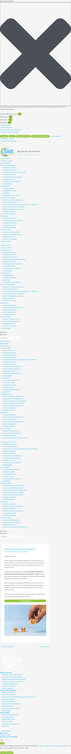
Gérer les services (6, 127)
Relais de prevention (9, 410)
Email (1, 740)
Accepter (4, 136)
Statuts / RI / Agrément (10, 239)
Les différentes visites (9, 190)
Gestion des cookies (7, 138)
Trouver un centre (6, 161)
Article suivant (44, 646)
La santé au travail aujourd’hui (12, 234)
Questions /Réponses (9, 218)
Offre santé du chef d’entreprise (12, 177)
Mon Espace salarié (9, 382)
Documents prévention (10, 223)
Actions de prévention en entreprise (13, 207)
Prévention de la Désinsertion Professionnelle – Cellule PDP (20, 204)
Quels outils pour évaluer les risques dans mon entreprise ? (20, 359)
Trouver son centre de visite (11, 380)
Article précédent (7, 646)
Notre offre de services (10, 170)
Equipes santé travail (9, 236)
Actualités (8, 551)
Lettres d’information (9, 225)
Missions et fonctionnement (11, 232)
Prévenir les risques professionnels (13, 200)
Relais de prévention (9, 211)
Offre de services (6, 394)
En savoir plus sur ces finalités (10, 132)
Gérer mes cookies (6, 752)
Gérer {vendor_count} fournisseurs (11, 129)
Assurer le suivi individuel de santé (13, 398)
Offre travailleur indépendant (11, 369)
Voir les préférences (23, 136)
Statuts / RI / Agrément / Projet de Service (15, 438)
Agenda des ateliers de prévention (13, 209)
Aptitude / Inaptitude (9, 227)
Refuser (12, 136)
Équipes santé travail (9, 435)
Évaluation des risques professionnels (14, 172)
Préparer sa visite (8, 188)
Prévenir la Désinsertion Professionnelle (14, 401)
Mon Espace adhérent (9, 364)
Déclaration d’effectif (9, 174)
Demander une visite (9, 179)
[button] (35, 54)
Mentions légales (44, 745)
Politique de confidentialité (9, 141)
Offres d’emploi (5, 241)
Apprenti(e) (6, 193)
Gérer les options (6, 125)
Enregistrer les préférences (40, 136)
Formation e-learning (9, 213)
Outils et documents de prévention (13, 421)
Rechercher (3, 332)
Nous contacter (6, 163)
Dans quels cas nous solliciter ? (12, 181)
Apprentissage (7, 184)
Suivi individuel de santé (10, 202)
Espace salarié (5, 158)
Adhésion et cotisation (9, 167)
